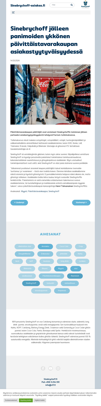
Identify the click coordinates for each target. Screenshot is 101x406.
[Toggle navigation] (50, 12)
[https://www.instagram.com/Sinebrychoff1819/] (58, 368)
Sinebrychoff (54, 192)
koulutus (46, 261)
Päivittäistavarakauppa (38, 192)
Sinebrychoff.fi (50, 379)
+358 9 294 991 (52, 382)
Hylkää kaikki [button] (40, 400)
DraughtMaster (25, 254)
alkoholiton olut (24, 246)
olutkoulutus (27, 276)
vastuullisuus (70, 283)
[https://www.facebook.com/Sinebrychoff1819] (43, 368)
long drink (65, 261)
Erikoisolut (45, 254)
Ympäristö (62, 291)
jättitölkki (63, 254)
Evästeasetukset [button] (11, 400)
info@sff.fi (50, 385)
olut (75, 269)
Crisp (81, 246)
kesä (17, 261)
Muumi (44, 269)
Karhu (80, 254)
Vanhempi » (81, 203)
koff (31, 261)
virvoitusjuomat (41, 291)
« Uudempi (19, 203)
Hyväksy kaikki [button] (25, 400)
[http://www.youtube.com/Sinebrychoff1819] (50, 368)
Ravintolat (75, 276)
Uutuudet (50, 283)
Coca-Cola (64, 246)
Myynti (24, 192)
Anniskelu (45, 246)
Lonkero (82, 261)
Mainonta (27, 269)
